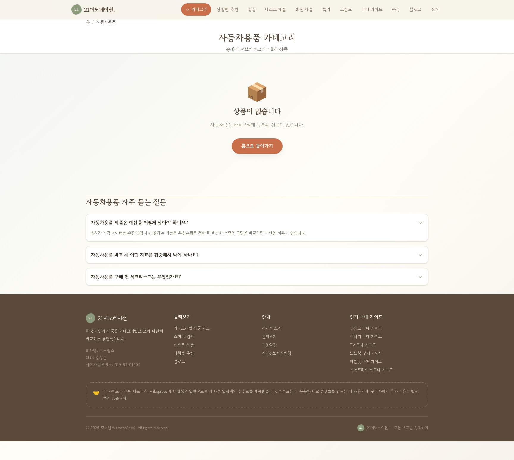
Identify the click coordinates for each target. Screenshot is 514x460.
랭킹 (252, 9)
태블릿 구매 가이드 (366, 361)
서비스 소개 (271, 328)
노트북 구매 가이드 (366, 353)
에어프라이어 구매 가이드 (371, 370)
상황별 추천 (227, 9)
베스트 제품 (275, 9)
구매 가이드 (371, 9)
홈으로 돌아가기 (257, 145)
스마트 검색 (184, 336)
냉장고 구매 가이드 (366, 328)
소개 (434, 9)
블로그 (415, 9)
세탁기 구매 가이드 (366, 336)
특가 (326, 9)
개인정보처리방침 (276, 353)
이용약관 (269, 345)
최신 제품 (304, 9)
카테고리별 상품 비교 (192, 328)
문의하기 (269, 336)
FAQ (396, 9)
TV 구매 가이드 (363, 345)
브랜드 (346, 9)
